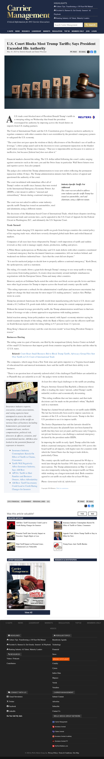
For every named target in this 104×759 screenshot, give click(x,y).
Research (26, 31)
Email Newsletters (16, 696)
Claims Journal (59, 731)
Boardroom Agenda (59, 639)
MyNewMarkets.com (61, 746)
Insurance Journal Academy (63, 736)
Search (91, 24)
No (92, 514)
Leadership (36, 31)
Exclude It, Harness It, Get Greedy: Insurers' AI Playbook (30, 644)
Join (88, 31)
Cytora (54, 668)
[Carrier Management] (28, 12)
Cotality (55, 663)
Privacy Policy (53, 753)
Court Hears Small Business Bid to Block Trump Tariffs (45, 353)
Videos (53, 628)
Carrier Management (61, 722)
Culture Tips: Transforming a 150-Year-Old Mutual (74, 6)
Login (94, 31)
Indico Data (56, 673)
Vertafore (55, 687)
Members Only (78, 31)
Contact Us (56, 711)
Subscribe (55, 706)
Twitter (11, 701)
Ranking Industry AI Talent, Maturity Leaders (72, 18)
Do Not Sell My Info (14, 716)
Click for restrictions (62, 488)
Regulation (57, 31)
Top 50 (67, 31)
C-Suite (10, 31)
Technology (56, 644)
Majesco (55, 678)
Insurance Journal (60, 726)
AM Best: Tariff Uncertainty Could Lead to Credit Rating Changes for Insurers (24, 486)
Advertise (55, 701)
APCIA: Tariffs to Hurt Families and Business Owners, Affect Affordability (25, 476)
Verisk (54, 682)
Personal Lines (39, 501)
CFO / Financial (13, 501)
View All (28, 612)
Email (83, 52)
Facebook (12, 706)
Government (26, 501)
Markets (46, 31)
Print (74, 52)
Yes (82, 514)
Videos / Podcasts (13, 658)
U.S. (48, 501)
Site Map (76, 753)
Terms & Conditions (65, 753)
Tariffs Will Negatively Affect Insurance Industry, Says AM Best (23, 466)
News (17, 31)
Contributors (11, 663)
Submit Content (58, 696)
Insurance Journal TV (61, 741)
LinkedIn (11, 711)
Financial (55, 649)
